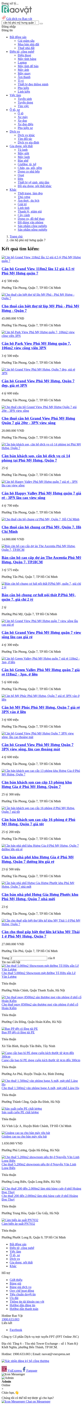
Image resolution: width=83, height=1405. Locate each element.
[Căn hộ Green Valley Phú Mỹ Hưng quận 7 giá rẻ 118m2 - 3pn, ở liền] (41, 662)
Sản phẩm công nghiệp (32, 226)
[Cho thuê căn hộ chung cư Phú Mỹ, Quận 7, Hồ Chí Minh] (40, 519)
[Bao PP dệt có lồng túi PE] (20, 1028)
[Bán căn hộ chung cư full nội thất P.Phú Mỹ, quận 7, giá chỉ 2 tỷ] (41, 587)
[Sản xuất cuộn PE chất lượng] (22, 1108)
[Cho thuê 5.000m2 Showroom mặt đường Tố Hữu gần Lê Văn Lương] (41, 969)
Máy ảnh (23, 69)
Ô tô (20, 113)
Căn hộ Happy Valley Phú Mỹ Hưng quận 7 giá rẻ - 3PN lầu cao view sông (41, 495)
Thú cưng (24, 197)
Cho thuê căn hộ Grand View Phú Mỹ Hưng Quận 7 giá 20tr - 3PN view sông (38, 420)
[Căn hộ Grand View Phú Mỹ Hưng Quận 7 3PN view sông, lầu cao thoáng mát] (41, 737)
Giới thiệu (16, 1279)
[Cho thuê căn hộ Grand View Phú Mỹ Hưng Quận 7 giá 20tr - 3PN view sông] (41, 410)
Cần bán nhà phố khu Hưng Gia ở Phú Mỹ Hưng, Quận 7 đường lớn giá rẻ (38, 859)
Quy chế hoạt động (22, 1290)
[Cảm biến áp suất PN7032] (20, 1220)
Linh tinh (23, 208)
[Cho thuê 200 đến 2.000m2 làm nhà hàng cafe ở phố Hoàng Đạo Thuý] (41, 1192)
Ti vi (21, 80)
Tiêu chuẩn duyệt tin (23, 1294)
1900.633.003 (10, 1319)
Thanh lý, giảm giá (30, 211)
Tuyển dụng (25, 102)
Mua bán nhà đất (28, 44)
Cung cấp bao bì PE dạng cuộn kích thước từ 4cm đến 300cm (41, 1060)
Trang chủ (16, 236)
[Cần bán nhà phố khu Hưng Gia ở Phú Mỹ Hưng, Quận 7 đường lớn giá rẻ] (41, 849)
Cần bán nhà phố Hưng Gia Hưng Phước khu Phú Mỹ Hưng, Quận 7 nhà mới (40, 896)
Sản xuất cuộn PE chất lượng (20, 1112)
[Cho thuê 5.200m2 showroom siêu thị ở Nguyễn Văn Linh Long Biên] (41, 1160)
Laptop (22, 62)
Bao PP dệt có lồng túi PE (18, 1032)
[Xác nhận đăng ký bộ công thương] (25, 1361)
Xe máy (23, 117)
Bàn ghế (23, 160)
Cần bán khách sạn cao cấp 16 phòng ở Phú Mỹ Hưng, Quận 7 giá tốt (38, 821)
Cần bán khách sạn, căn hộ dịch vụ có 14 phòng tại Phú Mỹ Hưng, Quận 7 (36, 458)
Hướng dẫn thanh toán (24, 1309)
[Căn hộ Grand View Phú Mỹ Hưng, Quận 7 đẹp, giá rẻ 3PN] (41, 373)
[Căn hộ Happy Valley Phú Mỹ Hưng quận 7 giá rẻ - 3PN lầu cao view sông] (41, 485)
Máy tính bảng (27, 59)
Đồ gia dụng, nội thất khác (35, 186)
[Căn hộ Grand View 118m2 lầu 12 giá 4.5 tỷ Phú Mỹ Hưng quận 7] (41, 261)
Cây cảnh (24, 215)
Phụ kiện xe (25, 128)
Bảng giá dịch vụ (20, 1287)
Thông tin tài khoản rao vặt (27, 1301)
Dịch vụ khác (26, 135)
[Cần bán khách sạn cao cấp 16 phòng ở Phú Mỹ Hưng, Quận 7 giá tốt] (41, 811)
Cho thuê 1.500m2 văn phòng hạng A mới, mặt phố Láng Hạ (40, 1088)
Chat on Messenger (37, 1401)
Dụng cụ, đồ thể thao (31, 218)
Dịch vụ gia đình (28, 142)
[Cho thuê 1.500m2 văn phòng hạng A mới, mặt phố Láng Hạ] (41, 1084)
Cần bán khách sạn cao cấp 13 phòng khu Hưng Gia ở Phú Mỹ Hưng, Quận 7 (37, 784)
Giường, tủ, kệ (27, 164)
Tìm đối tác (25, 138)
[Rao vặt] (17, 13)
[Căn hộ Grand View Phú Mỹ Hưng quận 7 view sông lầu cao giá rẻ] (41, 624)
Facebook (16, 1330)
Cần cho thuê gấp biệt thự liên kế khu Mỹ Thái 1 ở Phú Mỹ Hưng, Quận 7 (41, 934)
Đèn (20, 178)
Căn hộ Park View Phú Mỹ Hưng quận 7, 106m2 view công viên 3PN (36, 345)
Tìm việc (23, 106)
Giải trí (22, 204)
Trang (6, 958)
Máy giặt (23, 153)
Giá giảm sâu (26, 40)
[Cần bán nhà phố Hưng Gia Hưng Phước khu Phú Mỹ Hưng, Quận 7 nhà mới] (41, 886)
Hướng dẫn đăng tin (22, 1305)
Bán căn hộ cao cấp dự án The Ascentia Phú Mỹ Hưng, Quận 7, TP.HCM (41, 559)
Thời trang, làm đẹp (30, 193)
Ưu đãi (14, 1298)
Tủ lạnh (23, 149)
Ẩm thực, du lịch (28, 200)
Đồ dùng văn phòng (30, 222)
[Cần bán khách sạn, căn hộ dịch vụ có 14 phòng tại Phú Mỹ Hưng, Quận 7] (41, 448)
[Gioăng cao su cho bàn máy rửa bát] (26, 1133)
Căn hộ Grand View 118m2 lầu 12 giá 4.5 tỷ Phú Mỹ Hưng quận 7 (38, 271)
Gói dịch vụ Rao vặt (19, 18)
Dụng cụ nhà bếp (29, 171)
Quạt (21, 175)
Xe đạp (22, 120)
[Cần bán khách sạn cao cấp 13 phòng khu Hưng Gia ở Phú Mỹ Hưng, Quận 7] (41, 774)
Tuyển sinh (25, 99)
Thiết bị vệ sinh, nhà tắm (33, 182)
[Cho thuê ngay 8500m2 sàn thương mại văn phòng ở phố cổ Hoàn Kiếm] (41, 1001)
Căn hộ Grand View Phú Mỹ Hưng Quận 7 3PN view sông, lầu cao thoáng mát (38, 747)
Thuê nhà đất (26, 48)
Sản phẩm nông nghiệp (32, 229)
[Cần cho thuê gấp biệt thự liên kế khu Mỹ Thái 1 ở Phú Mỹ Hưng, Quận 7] (41, 924)
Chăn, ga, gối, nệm (30, 168)
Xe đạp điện (25, 124)
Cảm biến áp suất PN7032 (18, 1223)
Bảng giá (15, 1283)
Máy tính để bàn (28, 66)
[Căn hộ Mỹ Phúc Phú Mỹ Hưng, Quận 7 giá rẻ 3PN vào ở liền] (41, 699)
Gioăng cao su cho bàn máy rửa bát (24, 1136)
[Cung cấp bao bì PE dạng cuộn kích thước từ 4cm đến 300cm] (41, 1056)
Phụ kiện (23, 88)
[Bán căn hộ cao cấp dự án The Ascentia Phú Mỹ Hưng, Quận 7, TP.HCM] (41, 549)
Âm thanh (24, 77)
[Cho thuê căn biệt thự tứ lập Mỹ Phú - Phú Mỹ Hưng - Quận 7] (41, 298)
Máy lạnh (24, 157)
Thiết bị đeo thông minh (33, 84)
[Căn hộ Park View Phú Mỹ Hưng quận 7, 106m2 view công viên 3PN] (41, 335)
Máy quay (24, 73)
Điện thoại (24, 55)
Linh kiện (24, 91)
